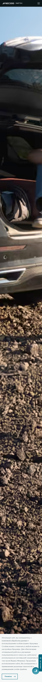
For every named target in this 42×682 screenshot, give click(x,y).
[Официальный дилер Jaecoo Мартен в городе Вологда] (8, 3)
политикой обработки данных (14, 641)
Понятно (8, 676)
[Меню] (39, 3)
